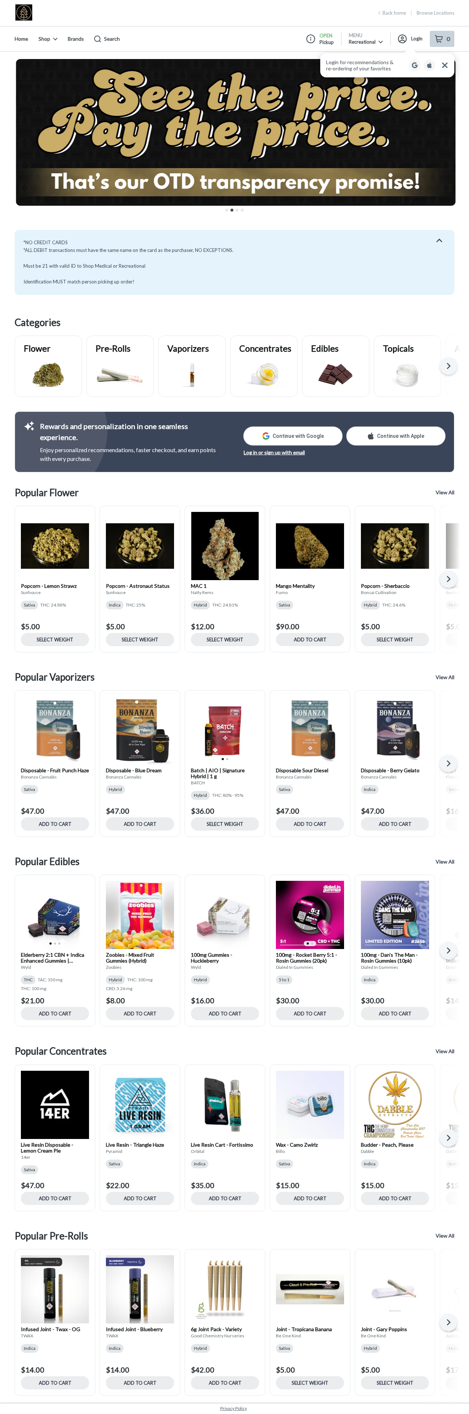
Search (112, 39)
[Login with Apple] (429, 65)
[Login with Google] (415, 65)
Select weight (55, 639)
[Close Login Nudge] (444, 65)
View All (445, 492)
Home (21, 39)
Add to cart (310, 639)
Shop (44, 39)
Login (416, 38)
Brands (76, 39)
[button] (387, 65)
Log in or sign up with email (274, 452)
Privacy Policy (233, 1408)
